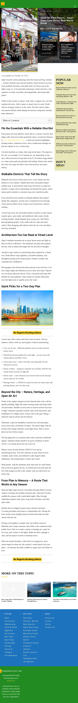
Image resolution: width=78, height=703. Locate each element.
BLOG (9, 681)
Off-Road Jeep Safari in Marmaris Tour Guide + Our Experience (66, 144)
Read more (46, 53)
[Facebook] (55, 68)
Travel (56, 11)
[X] (59, 68)
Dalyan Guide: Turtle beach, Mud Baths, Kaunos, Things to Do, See (65, 137)
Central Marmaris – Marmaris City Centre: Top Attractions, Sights (66, 102)
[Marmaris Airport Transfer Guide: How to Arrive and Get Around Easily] (48, 37)
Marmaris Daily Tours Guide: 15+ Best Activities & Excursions (66, 116)
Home (42, 11)
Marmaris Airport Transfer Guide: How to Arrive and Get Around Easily (48, 47)
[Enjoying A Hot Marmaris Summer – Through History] (39, 589)
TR (14, 681)
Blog (49, 11)
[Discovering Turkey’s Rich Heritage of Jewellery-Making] (13, 589)
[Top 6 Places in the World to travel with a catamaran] (64, 589)
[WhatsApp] (69, 68)
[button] (75, 6)
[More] (73, 68)
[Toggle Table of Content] (49, 120)
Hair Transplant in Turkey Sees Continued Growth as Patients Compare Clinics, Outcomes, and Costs (67, 49)
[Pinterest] (64, 68)
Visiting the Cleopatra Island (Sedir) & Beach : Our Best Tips (65, 109)
